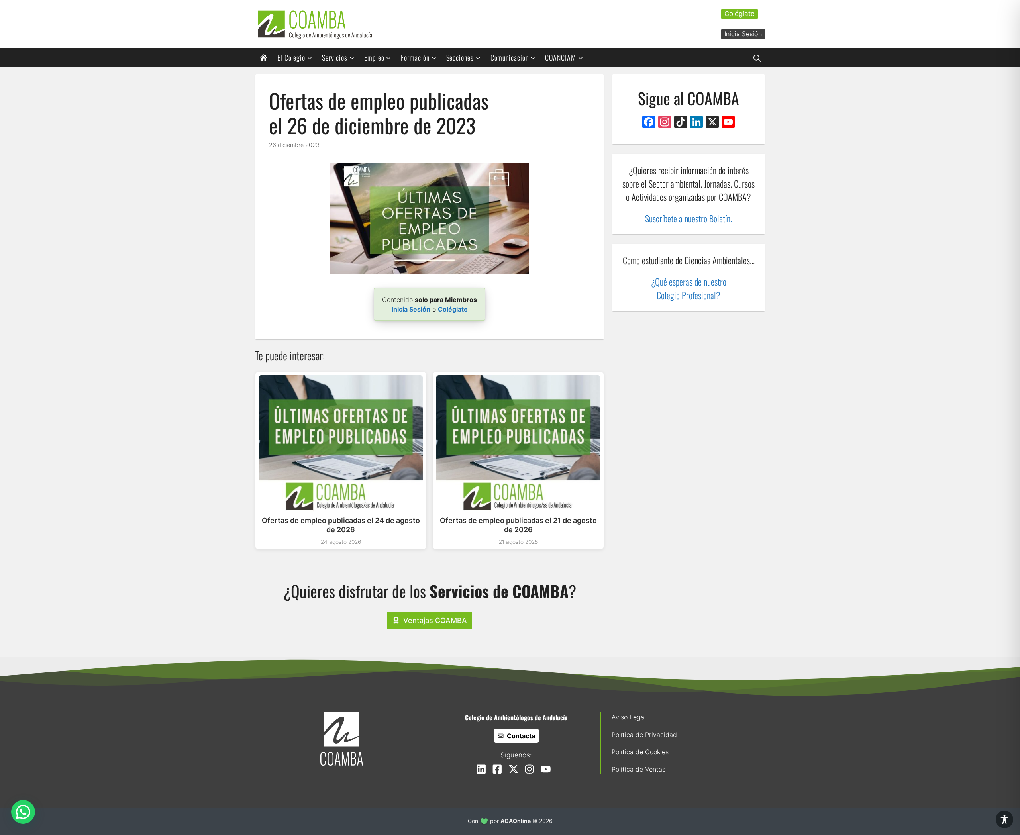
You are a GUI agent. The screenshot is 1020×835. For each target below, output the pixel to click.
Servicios (334, 57)
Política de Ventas (638, 769)
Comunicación (509, 57)
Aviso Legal (629, 717)
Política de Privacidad (644, 735)
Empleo (374, 57)
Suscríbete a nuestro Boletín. (688, 218)
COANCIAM (560, 57)
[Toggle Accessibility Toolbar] (1004, 819)
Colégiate (739, 14)
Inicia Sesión (743, 34)
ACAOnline (515, 820)
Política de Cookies (640, 752)
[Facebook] (649, 123)
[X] (712, 123)
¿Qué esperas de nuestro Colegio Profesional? (688, 288)
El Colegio (291, 57)
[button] (757, 57)
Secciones (460, 57)
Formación (415, 57)
